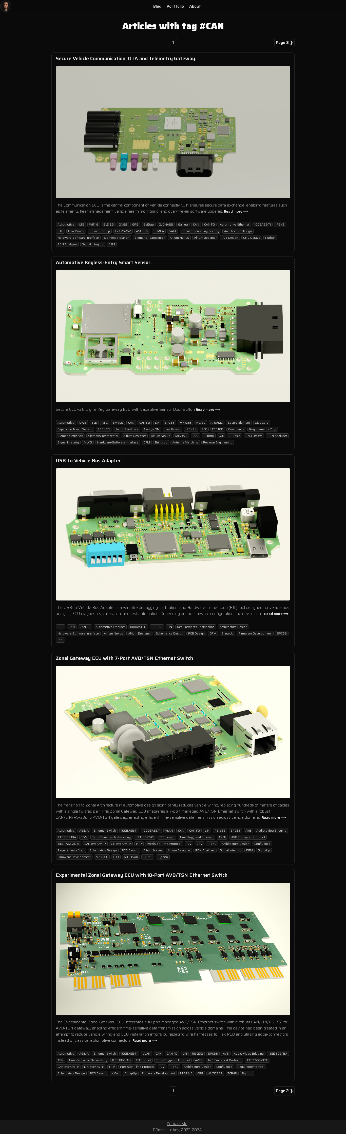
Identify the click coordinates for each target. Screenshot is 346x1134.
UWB (82, 422)
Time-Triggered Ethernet (197, 837)
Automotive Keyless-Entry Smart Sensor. (104, 262)
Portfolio (175, 6)
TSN (84, 837)
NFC (105, 422)
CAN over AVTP (95, 843)
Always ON (151, 429)
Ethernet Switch (105, 830)
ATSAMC (216, 422)
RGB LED (104, 429)
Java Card (261, 422)
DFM (111, 244)
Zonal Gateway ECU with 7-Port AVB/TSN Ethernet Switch (124, 658)
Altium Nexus (179, 237)
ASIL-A (84, 830)
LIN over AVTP (121, 843)
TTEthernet (167, 837)
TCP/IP (147, 856)
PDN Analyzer (67, 244)
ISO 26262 (123, 231)
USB (60, 626)
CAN (196, 224)
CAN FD (209, 224)
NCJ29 (200, 422)
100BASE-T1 (262, 224)
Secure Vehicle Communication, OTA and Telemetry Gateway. (126, 58)
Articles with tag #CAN (173, 26)
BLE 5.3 (108, 224)
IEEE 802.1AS (145, 837)
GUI (221, 435)
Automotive (65, 224)
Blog (157, 6)
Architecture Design (238, 231)
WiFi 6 (93, 224)
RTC (60, 231)
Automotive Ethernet (234, 224)
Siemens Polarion (116, 237)
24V (200, 843)
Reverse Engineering (217, 442)
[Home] (6, 6)
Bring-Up (161, 442)
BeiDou (148, 224)
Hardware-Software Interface (78, 237)
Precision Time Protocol (164, 843)
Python (270, 237)
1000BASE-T (151, 830)
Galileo (183, 224)
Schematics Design (169, 633)
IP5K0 (212, 843)
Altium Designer (205, 237)
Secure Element (239, 422)
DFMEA (158, 231)
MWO (88, 442)
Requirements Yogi (262, 429)
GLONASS (166, 224)
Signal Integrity (92, 244)
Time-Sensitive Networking (111, 837)
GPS (135, 224)
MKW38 (185, 422)
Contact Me (177, 1124)
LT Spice (234, 435)
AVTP (222, 837)
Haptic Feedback (126, 429)
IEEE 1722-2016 (68, 843)
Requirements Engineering (200, 231)
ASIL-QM (142, 231)
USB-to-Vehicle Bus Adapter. (89, 460)
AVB (248, 830)
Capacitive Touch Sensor (74, 429)
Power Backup (99, 231)
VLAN (169, 830)
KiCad (115, 1073)
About (195, 6)
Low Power (76, 231)
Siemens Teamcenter (149, 237)
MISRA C (181, 435)
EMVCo (118, 422)
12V (188, 843)
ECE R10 (217, 429)
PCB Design (230, 237)
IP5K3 (280, 224)
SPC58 (170, 422)
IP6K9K (191, 429)
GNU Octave (251, 237)
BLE (94, 422)
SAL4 (173, 231)
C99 (195, 435)
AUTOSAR (131, 856)
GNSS (123, 224)
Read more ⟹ (236, 211)
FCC (204, 429)
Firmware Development (255, 633)
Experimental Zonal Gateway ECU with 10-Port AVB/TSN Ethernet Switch (141, 875)
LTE (81, 224)
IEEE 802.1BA (66, 837)
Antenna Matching (185, 442)
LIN (157, 422)
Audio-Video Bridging (271, 830)
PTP (139, 843)
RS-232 (156, 626)
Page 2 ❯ (284, 42)
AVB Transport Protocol (248, 837)
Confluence (236, 429)
